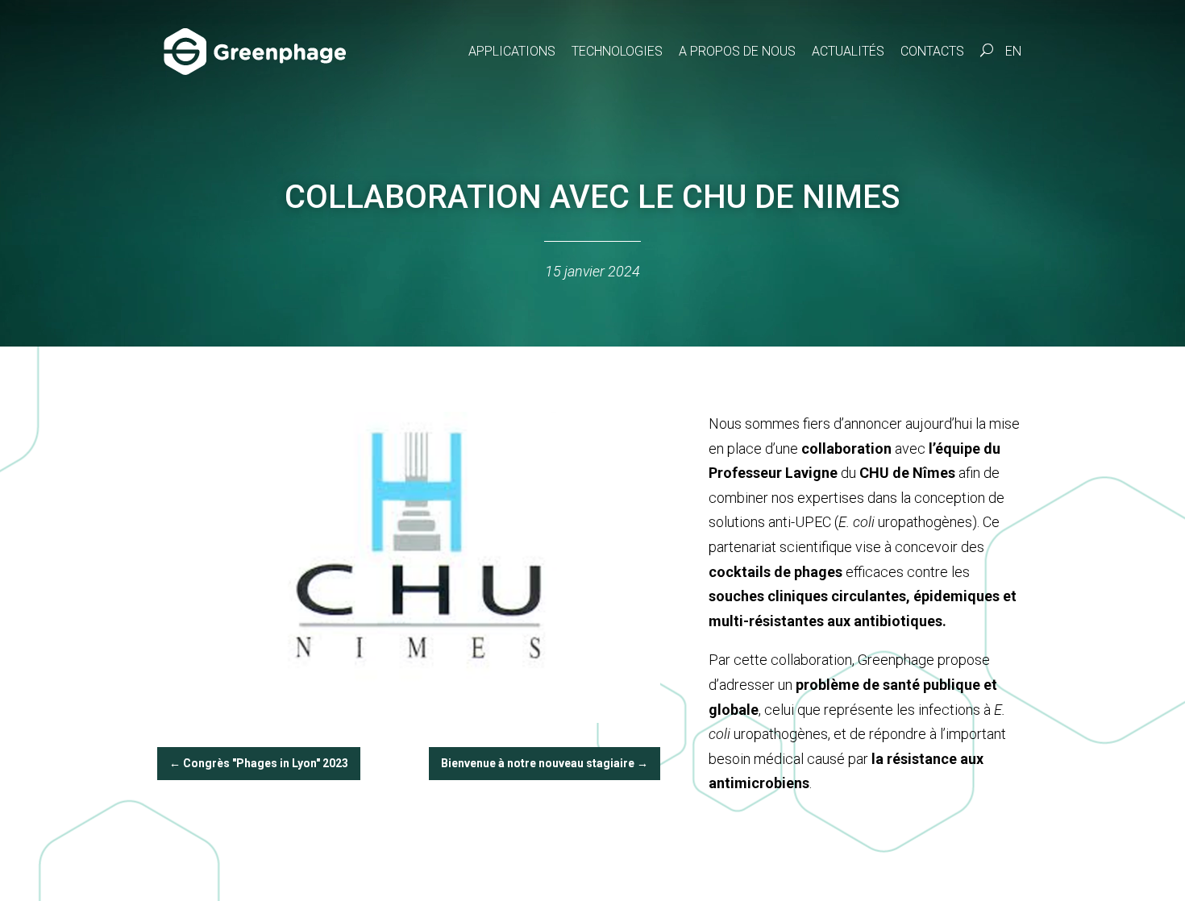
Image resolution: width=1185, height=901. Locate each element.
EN (1013, 51)
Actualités (848, 51)
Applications (511, 51)
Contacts (932, 51)
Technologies (617, 51)
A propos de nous (737, 51)
